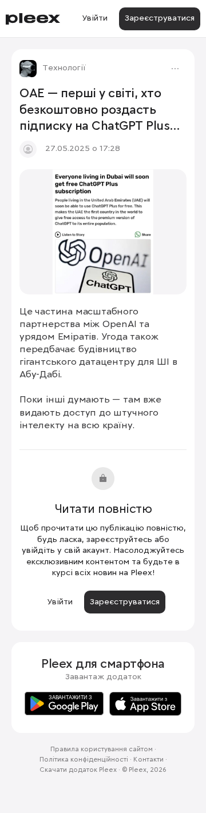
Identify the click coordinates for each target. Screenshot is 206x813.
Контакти (148, 759)
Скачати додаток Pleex (78, 770)
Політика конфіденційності (83, 759)
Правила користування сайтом (101, 749)
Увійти (95, 18)
